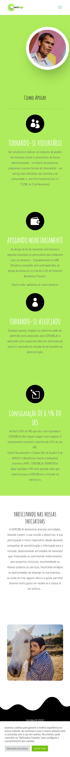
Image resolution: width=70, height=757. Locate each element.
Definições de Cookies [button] (17, 748)
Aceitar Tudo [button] (40, 748)
